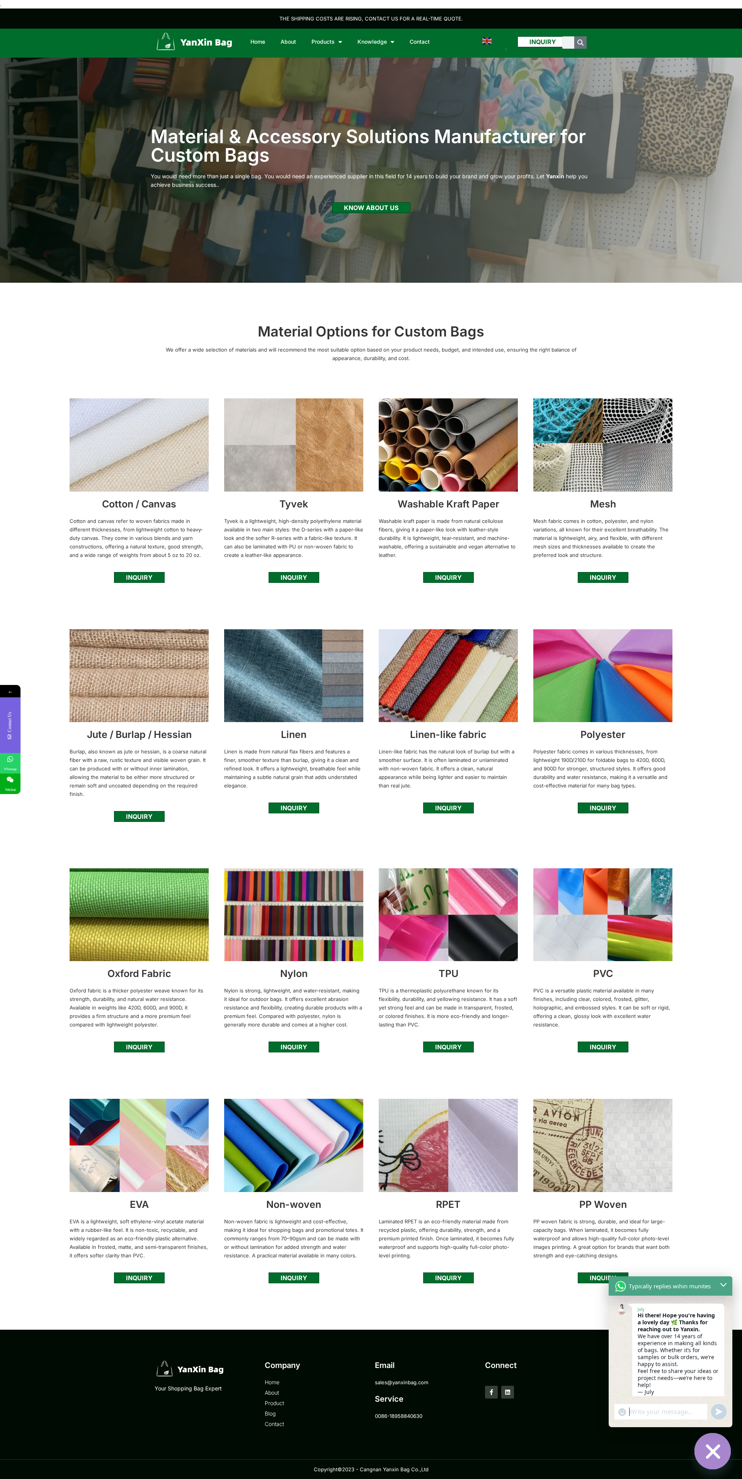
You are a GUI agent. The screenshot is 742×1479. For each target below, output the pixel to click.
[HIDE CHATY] (712, 1451)
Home (257, 41)
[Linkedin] (507, 1392)
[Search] (580, 42)
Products (323, 41)
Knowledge (372, 41)
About (288, 41)
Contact (420, 41)
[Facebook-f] (491, 1392)
